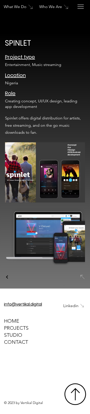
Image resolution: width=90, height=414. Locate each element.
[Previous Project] (7, 277)
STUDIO (13, 335)
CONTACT (16, 342)
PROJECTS (16, 328)
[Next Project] (82, 277)
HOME (11, 321)
